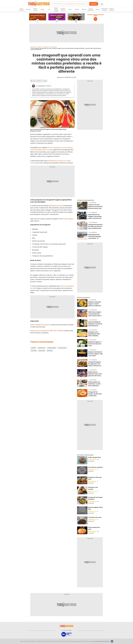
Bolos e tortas (35, 9)
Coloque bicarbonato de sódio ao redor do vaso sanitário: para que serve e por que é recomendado (95, 226)
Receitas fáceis (53, 47)
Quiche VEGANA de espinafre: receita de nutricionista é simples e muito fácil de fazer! (95, 324)
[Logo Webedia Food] (66, 634)
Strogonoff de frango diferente (95, 498)
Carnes (42, 9)
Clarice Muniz (41, 86)
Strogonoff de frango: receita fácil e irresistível (95, 394)
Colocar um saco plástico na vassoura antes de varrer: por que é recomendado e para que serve (95, 206)
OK (112, 641)
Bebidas (84, 9)
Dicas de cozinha (62, 347)
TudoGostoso (33, 47)
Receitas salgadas (52, 347)
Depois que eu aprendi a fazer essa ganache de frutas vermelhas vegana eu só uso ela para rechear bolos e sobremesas (95, 374)
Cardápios (45, 47)
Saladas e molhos (63, 9)
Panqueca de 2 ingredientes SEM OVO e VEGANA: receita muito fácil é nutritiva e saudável (95, 334)
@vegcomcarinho (56, 206)
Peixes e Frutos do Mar (56, 9)
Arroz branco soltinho (95, 467)
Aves (49, 9)
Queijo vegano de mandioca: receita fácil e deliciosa (94, 384)
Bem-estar (49, 350)
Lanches (98, 9)
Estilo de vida (42, 350)
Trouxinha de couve (94, 517)
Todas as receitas (111, 9)
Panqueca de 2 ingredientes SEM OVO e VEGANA (46, 331)
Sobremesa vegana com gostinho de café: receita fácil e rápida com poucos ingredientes (94, 314)
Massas (77, 9)
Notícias (28, 9)
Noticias (40, 47)
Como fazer (33, 350)
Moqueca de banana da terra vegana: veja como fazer (95, 354)
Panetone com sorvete (93, 488)
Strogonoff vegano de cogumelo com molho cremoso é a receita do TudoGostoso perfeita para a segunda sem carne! (95, 364)
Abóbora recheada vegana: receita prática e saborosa (94, 304)
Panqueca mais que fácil (95, 478)
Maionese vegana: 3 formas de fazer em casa (95, 344)
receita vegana (68, 219)
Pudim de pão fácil (94, 457)
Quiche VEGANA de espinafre (40, 325)
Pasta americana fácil (94, 528)
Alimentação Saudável (104, 9)
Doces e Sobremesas (91, 9)
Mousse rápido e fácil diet (95, 508)
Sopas (70, 9)
